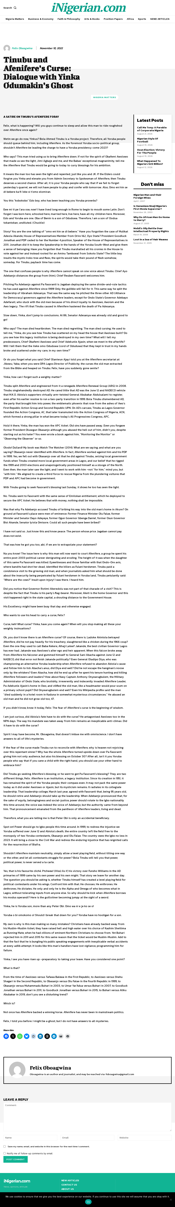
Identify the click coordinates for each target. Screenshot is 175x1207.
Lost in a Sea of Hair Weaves (150, 239)
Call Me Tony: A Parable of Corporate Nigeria (152, 128)
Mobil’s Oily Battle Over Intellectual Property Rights (151, 229)
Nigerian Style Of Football (147, 140)
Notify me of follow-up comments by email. (30, 1153)
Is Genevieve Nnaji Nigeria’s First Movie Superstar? (150, 207)
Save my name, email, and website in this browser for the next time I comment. (49, 1146)
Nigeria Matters (104, 97)
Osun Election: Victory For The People (151, 151)
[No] (170, 1199)
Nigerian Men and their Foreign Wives (147, 196)
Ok (88, 1201)
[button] (10, 7)
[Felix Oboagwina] (7, 48)
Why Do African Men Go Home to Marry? (151, 218)
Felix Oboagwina (22, 48)
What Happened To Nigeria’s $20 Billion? (150, 162)
